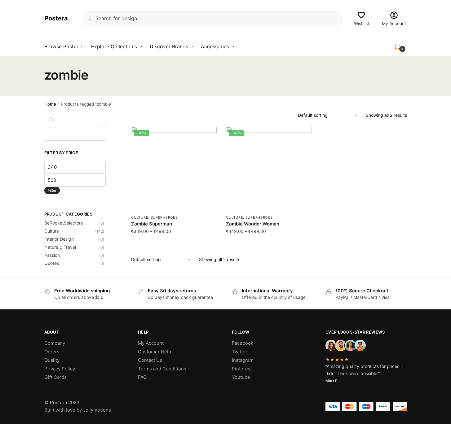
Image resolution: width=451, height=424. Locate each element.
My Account (394, 23)
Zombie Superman (151, 224)
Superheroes (164, 217)
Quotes (51, 263)
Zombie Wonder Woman (252, 224)
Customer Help (154, 352)
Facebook (242, 343)
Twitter (239, 352)
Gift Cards (55, 377)
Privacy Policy (59, 369)
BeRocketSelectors (63, 222)
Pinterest (242, 369)
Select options (174, 244)
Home (50, 104)
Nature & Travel (60, 247)
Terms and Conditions (162, 369)
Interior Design (59, 239)
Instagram (243, 360)
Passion (52, 255)
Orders (52, 352)
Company (54, 343)
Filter (52, 190)
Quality (52, 360)
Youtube (241, 377)
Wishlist (361, 23)
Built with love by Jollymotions (77, 410)
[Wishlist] (207, 136)
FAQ (142, 377)
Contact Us (150, 360)
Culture (139, 217)
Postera (56, 18)
